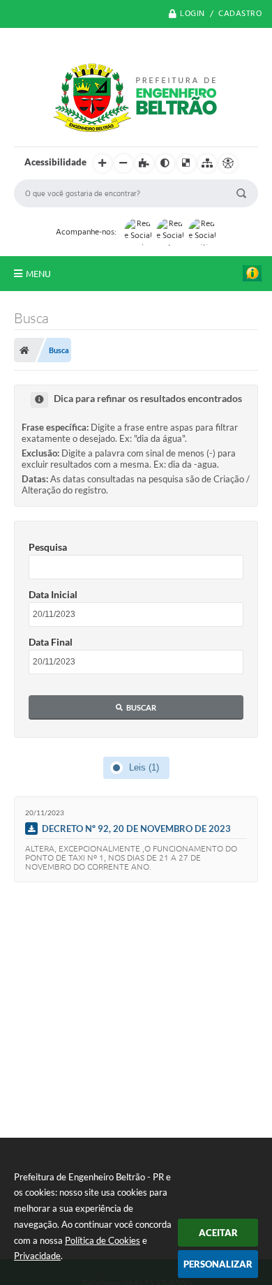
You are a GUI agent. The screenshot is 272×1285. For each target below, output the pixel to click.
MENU (38, 273)
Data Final (51, 642)
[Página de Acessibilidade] (228, 163)
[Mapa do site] (207, 163)
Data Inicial (53, 594)
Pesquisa (48, 547)
